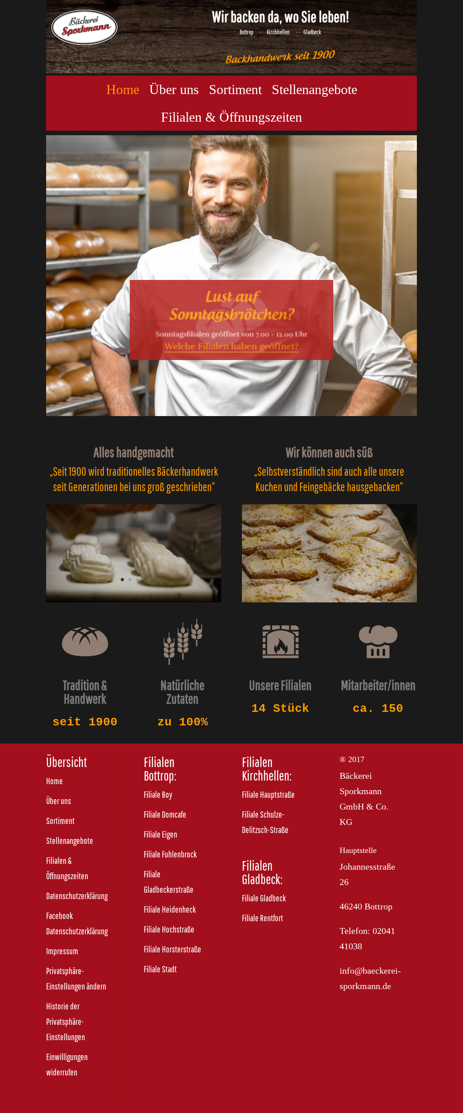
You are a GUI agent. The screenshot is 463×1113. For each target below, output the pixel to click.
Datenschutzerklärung (77, 895)
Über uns (174, 89)
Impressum (62, 951)
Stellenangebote (314, 89)
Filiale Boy (158, 794)
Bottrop (246, 32)
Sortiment (235, 89)
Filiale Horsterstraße (172, 949)
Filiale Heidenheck (170, 909)
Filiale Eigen (160, 834)
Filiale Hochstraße (169, 929)
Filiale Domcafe (165, 814)
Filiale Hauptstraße (268, 794)
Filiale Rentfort (262, 918)
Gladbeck (312, 32)
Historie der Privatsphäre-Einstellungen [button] (65, 1021)
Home (122, 89)
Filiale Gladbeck (264, 898)
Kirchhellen (278, 32)
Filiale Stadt (160, 969)
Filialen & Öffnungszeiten (231, 116)
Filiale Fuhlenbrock (170, 854)
